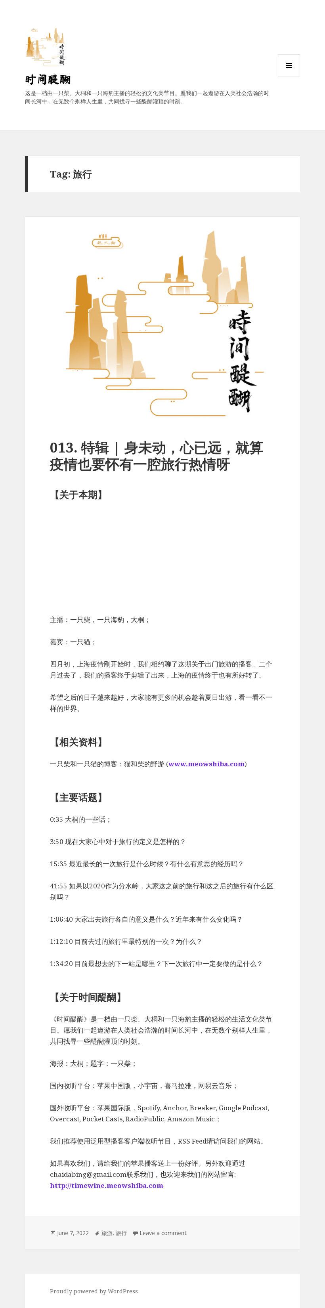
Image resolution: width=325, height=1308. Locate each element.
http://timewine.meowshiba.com (106, 1185)
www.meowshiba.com (206, 763)
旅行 (121, 1233)
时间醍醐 (48, 79)
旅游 (107, 1233)
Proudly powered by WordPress (94, 1291)
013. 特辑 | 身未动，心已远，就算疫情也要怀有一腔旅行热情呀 (156, 455)
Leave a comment (163, 1233)
